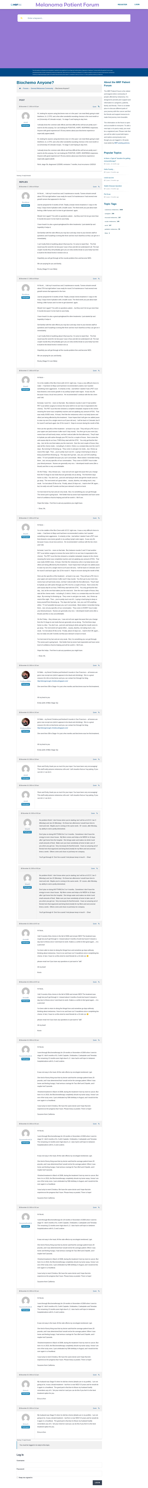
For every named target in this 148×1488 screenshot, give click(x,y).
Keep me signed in (25, 1478)
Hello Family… (109, 169)
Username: (21, 1461)
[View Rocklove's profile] (26, 199)
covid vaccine (109, 178)
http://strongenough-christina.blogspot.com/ (52, 681)
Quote (94, 106)
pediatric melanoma (112, 229)
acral (108, 225)
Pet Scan (107, 194)
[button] (122, 4)
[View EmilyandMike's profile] (26, 678)
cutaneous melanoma (114, 209)
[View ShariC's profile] (26, 384)
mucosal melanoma (113, 217)
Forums (25, 88)
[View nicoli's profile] (26, 120)
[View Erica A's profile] (26, 1388)
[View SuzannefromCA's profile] (26, 1053)
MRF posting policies (121, 143)
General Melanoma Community (42, 88)
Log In (97, 1483)
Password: (20, 1469)
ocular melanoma (112, 221)
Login (137, 4)
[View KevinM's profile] (26, 937)
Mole (107, 233)
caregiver (109, 213)
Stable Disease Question (113, 186)
